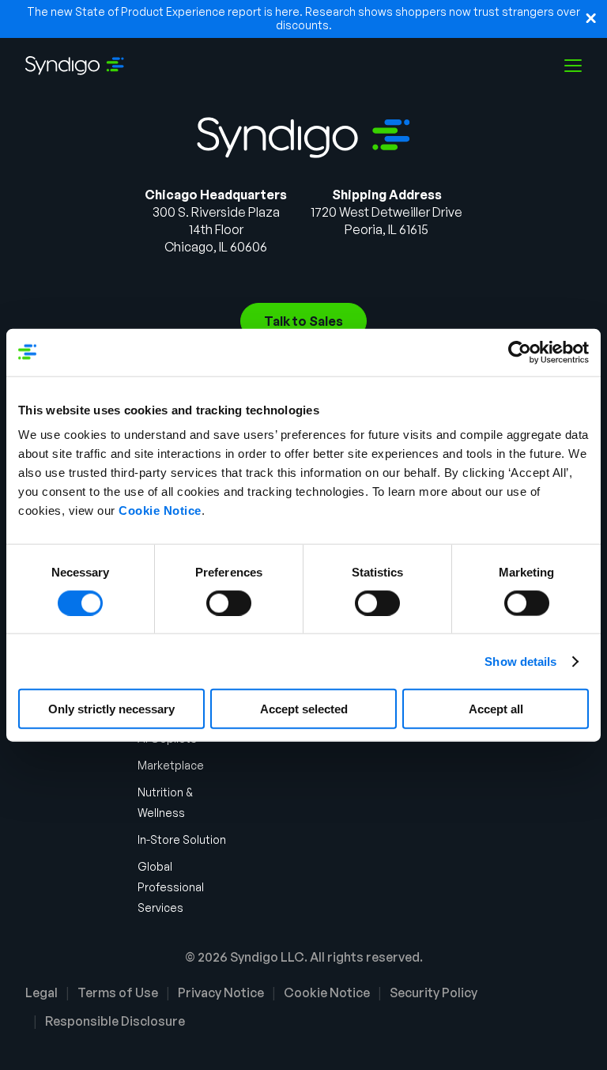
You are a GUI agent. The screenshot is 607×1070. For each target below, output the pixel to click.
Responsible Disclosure (115, 1021)
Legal (41, 992)
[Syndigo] (74, 65)
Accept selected (304, 709)
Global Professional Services (171, 887)
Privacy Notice (221, 992)
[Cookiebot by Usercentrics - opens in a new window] (520, 352)
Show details (520, 660)
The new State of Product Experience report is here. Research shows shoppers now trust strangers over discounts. (303, 18)
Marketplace (171, 765)
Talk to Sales (303, 321)
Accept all (496, 709)
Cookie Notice (160, 510)
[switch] (228, 602)
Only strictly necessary (111, 709)
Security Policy (433, 992)
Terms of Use (117, 992)
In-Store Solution (182, 839)
